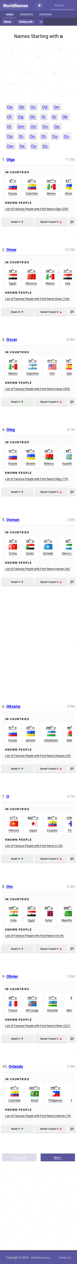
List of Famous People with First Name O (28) (34, 845)
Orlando (16, 1066)
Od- (45, 107)
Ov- (67, 136)
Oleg (10, 429)
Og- (21, 116)
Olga (10, 159)
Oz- (45, 146)
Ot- (44, 136)
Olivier (12, 976)
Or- (21, 136)
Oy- (34, 146)
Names (10, 14)
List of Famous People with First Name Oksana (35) (38, 755)
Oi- (43, 116)
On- (34, 126)
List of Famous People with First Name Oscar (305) (37, 388)
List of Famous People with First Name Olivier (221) (37, 1025)
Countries (45, 14)
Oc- (33, 107)
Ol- (9, 126)
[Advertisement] (38, 71)
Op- (57, 126)
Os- (33, 136)
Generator (26, 14)
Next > (58, 1157)
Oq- (10, 136)
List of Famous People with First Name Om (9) (34, 935)
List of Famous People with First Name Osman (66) (37, 568)
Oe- (57, 107)
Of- (10, 116)
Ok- (65, 116)
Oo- (45, 126)
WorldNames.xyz (40, 1257)
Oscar (11, 339)
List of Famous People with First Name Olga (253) (36, 209)
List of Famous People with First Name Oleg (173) (36, 479)
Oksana (13, 706)
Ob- (22, 107)
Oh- (33, 116)
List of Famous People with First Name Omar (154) (37, 298)
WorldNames (15, 5)
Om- (21, 126)
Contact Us (65, 1257)
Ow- (10, 146)
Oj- (54, 116)
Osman (12, 519)
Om (9, 886)
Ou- (55, 136)
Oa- (10, 107)
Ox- (23, 146)
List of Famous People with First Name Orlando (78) (38, 1115)
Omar (11, 249)
